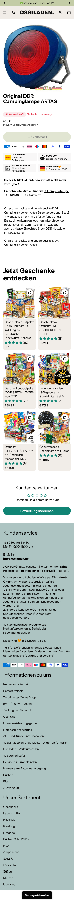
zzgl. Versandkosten (27, 124)
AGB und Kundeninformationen (23, 736)
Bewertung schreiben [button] (37, 511)
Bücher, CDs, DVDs (16, 839)
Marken (8, 878)
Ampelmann (11, 852)
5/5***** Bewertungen (17, 704)
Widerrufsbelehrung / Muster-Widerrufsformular (35, 742)
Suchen (8, 775)
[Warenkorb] (69, 12)
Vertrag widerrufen (37, 895)
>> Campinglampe (56, 191)
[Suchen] (13, 12)
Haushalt (9, 820)
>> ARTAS (12, 195)
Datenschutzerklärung (17, 730)
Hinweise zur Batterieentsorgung (24, 768)
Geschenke (10, 807)
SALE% (8, 858)
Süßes (7, 872)
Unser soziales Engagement (21, 723)
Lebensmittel (11, 813)
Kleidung (9, 826)
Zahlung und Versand (39, 655)
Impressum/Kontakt (16, 684)
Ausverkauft (11, 788)
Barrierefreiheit (13, 691)
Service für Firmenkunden (20, 762)
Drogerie (9, 833)
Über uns (9, 717)
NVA (6, 846)
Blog (6, 781)
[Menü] (4, 12)
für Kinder (9, 865)
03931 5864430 (19, 542)
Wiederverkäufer (14, 755)
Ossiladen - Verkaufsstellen (21, 749)
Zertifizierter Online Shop (19, 697)
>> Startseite (32, 195)
